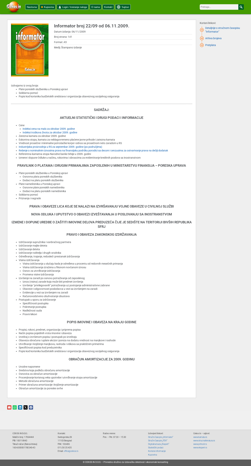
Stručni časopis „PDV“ (157, 440)
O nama (95, 7)
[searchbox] (222, 7)
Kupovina (49, 7)
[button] (241, 7)
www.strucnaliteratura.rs (204, 440)
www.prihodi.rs (200, 444)
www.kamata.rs (200, 437)
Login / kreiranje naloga (74, 7)
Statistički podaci (155, 447)
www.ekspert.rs (200, 447)
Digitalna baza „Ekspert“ (158, 444)
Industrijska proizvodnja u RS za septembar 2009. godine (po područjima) (60, 146)
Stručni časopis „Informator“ (160, 437)
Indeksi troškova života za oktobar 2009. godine (50, 132)
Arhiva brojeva (213, 38)
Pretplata (210, 45)
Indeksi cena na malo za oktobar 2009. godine (49, 128)
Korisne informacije (157, 451)
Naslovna (32, 7)
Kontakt (108, 7)
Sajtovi (125, 7)
